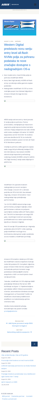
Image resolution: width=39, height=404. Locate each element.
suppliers (18, 41)
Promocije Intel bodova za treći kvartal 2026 (17, 360)
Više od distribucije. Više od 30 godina (14, 355)
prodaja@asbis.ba (10, 311)
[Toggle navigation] (35, 5)
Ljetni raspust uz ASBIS (9, 382)
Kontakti (29, 396)
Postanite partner (18, 396)
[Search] (34, 344)
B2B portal (6, 396)
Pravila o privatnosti (9, 399)
